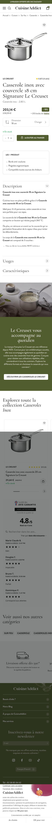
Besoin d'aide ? (9, 699)
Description (12, 186)
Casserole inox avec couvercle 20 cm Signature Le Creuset (23, 473)
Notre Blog (7, 706)
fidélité (46, 113)
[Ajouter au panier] (43, 481)
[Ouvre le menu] (4, 8)
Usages (8, 261)
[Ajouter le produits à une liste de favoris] (44, 423)
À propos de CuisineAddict (14, 714)
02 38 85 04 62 (14, 782)
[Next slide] (44, 491)
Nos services (8, 721)
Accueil (5, 15)
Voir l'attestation (25, 509)
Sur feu (23, 15)
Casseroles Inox (46, 15)
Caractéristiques (16, 270)
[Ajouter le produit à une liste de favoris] (44, 25)
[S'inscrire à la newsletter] (48, 743)
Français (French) (23, 769)
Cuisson (15, 15)
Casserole (33, 15)
